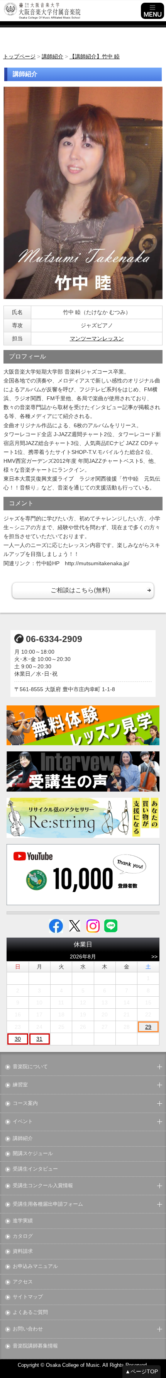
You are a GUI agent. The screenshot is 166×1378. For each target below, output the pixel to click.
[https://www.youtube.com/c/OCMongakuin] (83, 874)
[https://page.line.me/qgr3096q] (110, 926)
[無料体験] (83, 725)
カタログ (23, 1236)
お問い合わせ (28, 1329)
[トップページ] (71, 10)
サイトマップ (28, 1297)
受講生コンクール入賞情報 (43, 1185)
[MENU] (152, 11)
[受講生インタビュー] (83, 771)
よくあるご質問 (30, 1312)
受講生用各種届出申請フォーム (48, 1204)
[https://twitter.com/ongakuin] (74, 926)
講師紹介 (23, 1138)
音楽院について (30, 1066)
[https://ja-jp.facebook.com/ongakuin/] (56, 926)
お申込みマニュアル (35, 1266)
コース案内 (25, 1103)
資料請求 (23, 1251)
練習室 (20, 1084)
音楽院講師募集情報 (35, 1346)
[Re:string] (83, 818)
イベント (23, 1121)
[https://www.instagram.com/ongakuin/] (93, 926)
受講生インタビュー (35, 1169)
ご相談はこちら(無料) (80, 590)
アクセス (23, 1282)
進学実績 (23, 1220)
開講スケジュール (33, 1153)
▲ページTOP (141, 1371)
